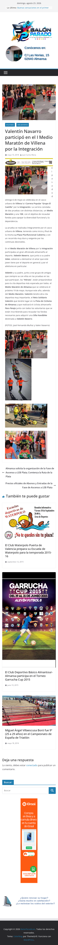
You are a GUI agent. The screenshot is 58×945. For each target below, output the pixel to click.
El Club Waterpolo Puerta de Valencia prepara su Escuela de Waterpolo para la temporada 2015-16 (28, 550)
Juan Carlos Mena (29, 155)
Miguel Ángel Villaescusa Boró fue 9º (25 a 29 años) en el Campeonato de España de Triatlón (28, 733)
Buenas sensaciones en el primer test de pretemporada (33, 9)
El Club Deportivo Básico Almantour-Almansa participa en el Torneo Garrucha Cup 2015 (29, 675)
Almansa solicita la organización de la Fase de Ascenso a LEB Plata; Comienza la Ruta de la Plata (30, 472)
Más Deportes (22, 125)
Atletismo (10, 125)
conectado (31, 765)
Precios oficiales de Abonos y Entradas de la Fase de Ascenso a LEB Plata (28, 485)
